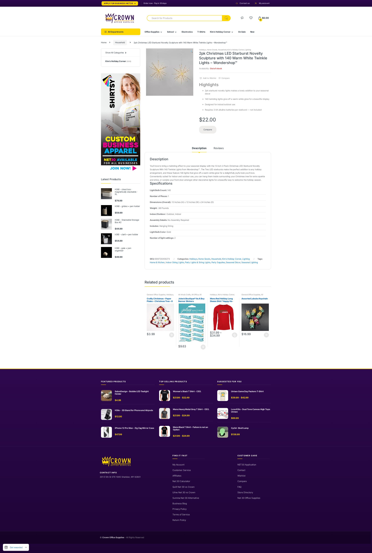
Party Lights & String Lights (197, 262)
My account (264, 3)
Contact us (245, 3)
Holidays (202, 50)
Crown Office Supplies (113, 537)
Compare (225, 78)
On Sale (242, 32)
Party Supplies (218, 262)
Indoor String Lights (175, 262)
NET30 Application (246, 464)
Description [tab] (199, 148)
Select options (234, 334)
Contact (241, 470)
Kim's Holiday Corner (235, 50)
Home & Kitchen (157, 262)
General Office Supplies (156, 295)
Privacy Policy (179, 509)
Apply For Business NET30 (118, 3)
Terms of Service (181, 514)
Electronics (187, 32)
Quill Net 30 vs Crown (183, 487)
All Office (195, 295)
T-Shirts (201, 32)
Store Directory (245, 492)
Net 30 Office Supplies (248, 498)
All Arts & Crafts (184, 295)
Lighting (248, 50)
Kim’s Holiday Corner (220, 32)
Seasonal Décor (233, 262)
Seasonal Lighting (249, 262)
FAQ (239, 487)
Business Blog (179, 503)
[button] (191, 52)
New (252, 32)
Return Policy (179, 520)
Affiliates (176, 475)
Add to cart (171, 334)
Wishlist (241, 475)
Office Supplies (152, 32)
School (170, 32)
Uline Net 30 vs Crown (183, 492)
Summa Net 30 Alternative (185, 498)
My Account (178, 464)
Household (120, 42)
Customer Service (181, 470)
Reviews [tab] (219, 148)
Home (103, 42)
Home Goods (212, 50)
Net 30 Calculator (181, 481)
